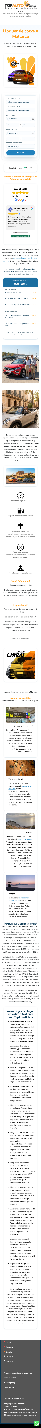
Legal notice (9, 1387)
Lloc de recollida (13, 98)
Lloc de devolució (13, 106)
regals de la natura (24, 839)
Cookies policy (10, 1378)
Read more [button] (12, 227)
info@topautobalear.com (14, 1404)
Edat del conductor (14, 143)
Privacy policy (9, 1382)
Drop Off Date (11, 130)
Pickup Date (10, 115)
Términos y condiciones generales (18, 1373)
